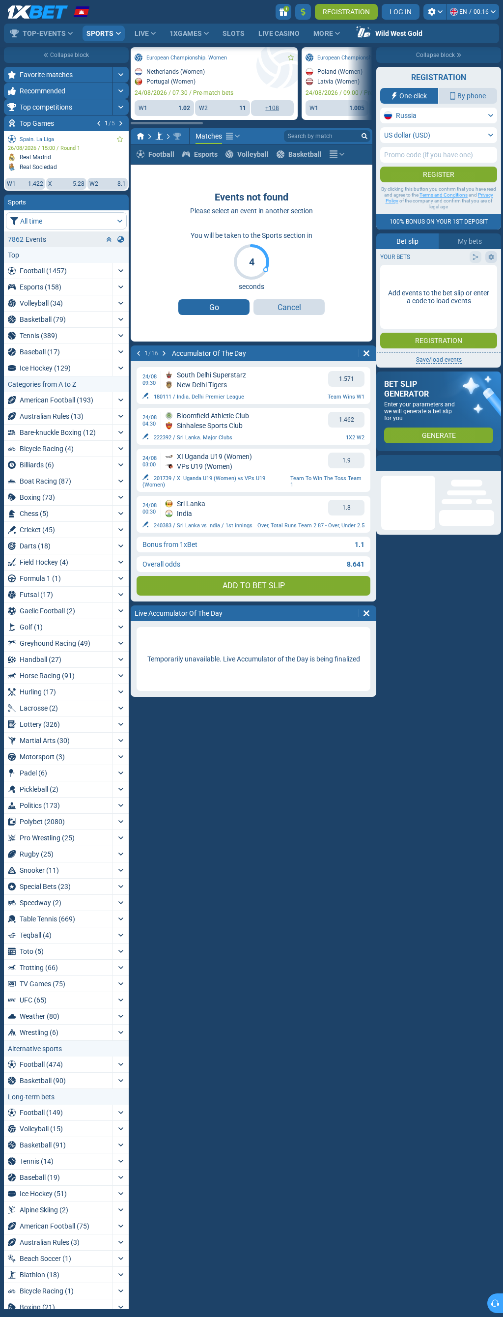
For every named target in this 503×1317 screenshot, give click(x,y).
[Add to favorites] (120, 139)
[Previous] (99, 123)
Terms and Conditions (443, 195)
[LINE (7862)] (140, 136)
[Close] (493, 463)
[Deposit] (303, 12)
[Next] (121, 123)
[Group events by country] (121, 239)
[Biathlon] (159, 136)
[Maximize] (120, 75)
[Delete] (366, 353)
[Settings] (435, 12)
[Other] (233, 136)
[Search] (364, 136)
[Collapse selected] (109, 239)
